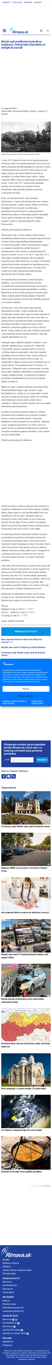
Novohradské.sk (10, 1285)
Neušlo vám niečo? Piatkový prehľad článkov (23, 647)
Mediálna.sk (8, 1341)
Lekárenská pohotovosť (13, 1311)
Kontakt (38, 2)
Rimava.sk (7, 1282)
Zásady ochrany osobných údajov (37, 702)
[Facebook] (4, 776)
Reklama (28, 2)
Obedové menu (9, 1304)
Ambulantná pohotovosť (13, 1307)
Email (7, 760)
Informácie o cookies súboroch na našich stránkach (14, 702)
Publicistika (6, 111)
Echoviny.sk (8, 1289)
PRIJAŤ (26, 689)
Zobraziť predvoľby (26, 696)
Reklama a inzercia (11, 1263)
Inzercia (6, 1300)
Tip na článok (8, 1292)
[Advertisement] (26, 77)
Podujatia (17, 2)
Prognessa (7, 1345)
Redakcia (7, 1266)
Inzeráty (7, 2)
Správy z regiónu (37, 111)
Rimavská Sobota (21, 111)
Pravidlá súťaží (9, 1273)
